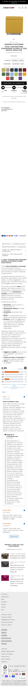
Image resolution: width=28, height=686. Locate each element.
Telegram (4, 632)
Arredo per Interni (6, 614)
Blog (2, 599)
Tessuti (3, 607)
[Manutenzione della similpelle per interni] (5, 556)
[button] (7, 60)
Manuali (3, 604)
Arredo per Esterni (6, 617)
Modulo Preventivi (6, 640)
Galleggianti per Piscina (8, 619)
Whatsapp (4, 629)
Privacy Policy (5, 656)
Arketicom (14, 42)
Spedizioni (4, 661)
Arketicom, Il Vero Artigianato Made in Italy (13, 670)
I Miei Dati (4, 649)
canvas (12, 562)
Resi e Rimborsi (5, 659)
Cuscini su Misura (6, 625)
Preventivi (4, 602)
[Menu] (7, 665)
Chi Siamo (4, 594)
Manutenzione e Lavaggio (14, 247)
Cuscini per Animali (6, 622)
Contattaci (4, 635)
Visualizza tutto (14, 549)
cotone (16, 562)
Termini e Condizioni (7, 654)
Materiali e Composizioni (13, 244)
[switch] (5, 673)
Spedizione (13, 101)
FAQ (2, 609)
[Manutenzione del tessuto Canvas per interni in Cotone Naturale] (5, 564)
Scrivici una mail (6, 638)
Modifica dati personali (7, 651)
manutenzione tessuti (20, 553)
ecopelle (12, 553)
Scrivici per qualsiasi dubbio (12, 254)
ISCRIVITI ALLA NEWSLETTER (13, 666)
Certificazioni (5, 597)
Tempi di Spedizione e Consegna (12, 250)
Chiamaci (4, 643)
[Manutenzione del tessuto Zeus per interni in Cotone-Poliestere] (5, 578)
